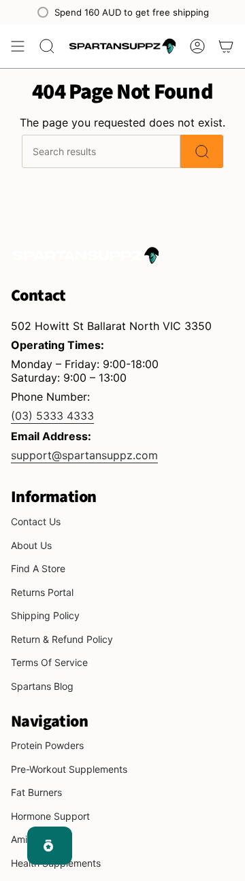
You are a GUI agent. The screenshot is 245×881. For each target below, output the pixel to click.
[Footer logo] (86, 255)
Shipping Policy (45, 615)
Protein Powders (47, 745)
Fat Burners (36, 792)
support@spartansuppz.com (84, 455)
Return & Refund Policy (62, 639)
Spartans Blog (42, 686)
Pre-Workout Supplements (69, 769)
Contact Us (36, 521)
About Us (31, 545)
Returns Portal (42, 592)
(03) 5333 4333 (52, 415)
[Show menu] (17, 46)
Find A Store (38, 568)
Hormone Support (50, 816)
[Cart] (226, 46)
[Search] (201, 151)
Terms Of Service (49, 662)
